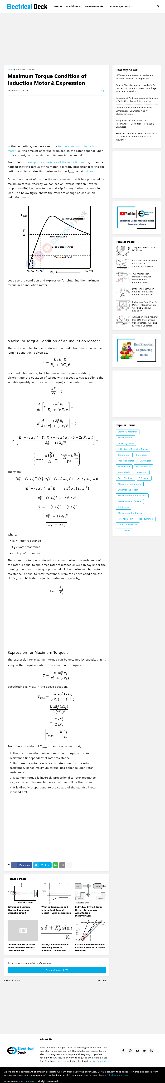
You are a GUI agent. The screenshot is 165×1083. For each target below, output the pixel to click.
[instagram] (130, 1050)
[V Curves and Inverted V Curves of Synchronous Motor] (123, 264)
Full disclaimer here (118, 1075)
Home (11, 70)
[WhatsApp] (55, 865)
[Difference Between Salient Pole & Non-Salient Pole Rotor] (123, 292)
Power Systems (126, 443)
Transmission (124, 472)
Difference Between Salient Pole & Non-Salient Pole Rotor (143, 291)
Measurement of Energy (130, 513)
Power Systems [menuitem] (120, 6)
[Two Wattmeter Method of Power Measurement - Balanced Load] (123, 277)
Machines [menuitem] (72, 6)
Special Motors (145, 519)
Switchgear (145, 461)
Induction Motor (126, 461)
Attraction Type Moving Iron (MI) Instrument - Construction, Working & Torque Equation (144, 321)
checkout (136, 350)
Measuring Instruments (129, 484)
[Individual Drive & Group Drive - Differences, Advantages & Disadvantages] (90, 893)
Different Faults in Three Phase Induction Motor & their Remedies (21, 947)
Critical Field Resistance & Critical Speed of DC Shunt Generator (90, 947)
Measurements (125, 437)
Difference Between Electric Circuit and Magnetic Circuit (19, 910)
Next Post (103, 980)
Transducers (124, 466)
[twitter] (144, 1050)
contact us (59, 1061)
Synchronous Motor (128, 490)
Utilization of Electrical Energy (133, 449)
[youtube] (137, 1050)
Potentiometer (125, 519)
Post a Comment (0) (57, 970)
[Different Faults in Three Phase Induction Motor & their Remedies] (23, 930)
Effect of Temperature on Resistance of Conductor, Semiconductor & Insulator (136, 136)
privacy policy (100, 1061)
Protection (141, 455)
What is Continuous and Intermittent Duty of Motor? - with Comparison (56, 910)
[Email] (62, 865)
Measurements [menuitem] (94, 6)
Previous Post (13, 980)
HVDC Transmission (128, 524)
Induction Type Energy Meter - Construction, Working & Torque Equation (144, 306)
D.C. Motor (144, 478)
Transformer (124, 455)
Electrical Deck (27, 1081)
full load (89, 171)
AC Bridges (123, 507)
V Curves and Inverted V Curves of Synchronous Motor (144, 263)
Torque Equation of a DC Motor (143, 248)
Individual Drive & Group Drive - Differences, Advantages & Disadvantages (88, 911)
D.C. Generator (143, 466)
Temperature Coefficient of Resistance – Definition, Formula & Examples (135, 123)
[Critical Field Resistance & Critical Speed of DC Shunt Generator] (90, 930)
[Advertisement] (82, 39)
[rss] (151, 1050)
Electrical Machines (25, 70)
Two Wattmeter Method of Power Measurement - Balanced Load (141, 278)
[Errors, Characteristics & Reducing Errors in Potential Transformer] (56, 930)
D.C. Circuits (124, 530)
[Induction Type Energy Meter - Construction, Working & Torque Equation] (123, 306)
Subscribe (136, 218)
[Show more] (69, 865)
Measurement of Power (130, 501)
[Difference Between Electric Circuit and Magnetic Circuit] (23, 893)
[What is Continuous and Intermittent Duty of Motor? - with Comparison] (56, 893)
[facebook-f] (123, 1050)
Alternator (142, 472)
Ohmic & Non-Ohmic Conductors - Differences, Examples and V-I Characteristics (135, 110)
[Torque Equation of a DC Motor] (123, 251)
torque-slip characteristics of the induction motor (55, 162)
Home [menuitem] (58, 6)
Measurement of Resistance (132, 495)
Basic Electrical (125, 478)
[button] (158, 6)
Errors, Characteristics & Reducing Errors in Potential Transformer (54, 947)
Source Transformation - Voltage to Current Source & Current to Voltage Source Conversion (136, 88)
